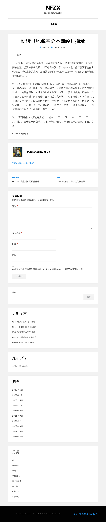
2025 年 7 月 (17, 395)
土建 (14, 471)
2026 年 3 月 (17, 390)
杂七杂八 (16, 486)
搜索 (14, 292)
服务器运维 (16, 481)
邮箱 (15, 244)
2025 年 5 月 (17, 400)
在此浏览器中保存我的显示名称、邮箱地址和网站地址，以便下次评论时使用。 (48, 269)
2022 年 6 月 (17, 426)
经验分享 (16, 497)
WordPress (59, 514)
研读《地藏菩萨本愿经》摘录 (24, 332)
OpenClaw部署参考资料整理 (23, 322)
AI (13, 460)
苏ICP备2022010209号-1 (86, 514)
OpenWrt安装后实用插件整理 (24, 337)
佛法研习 (24, 134)
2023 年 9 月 (17, 411)
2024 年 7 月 (17, 405)
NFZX (53, 7)
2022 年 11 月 (17, 421)
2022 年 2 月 (17, 437)
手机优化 (16, 476)
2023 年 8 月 (17, 416)
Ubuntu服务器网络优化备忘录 (24, 327)
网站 (14, 255)
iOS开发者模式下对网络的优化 (24, 342)
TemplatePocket (39, 514)
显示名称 (17, 233)
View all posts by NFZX (23, 163)
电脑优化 (16, 491)
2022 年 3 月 (17, 431)
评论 (15, 206)
